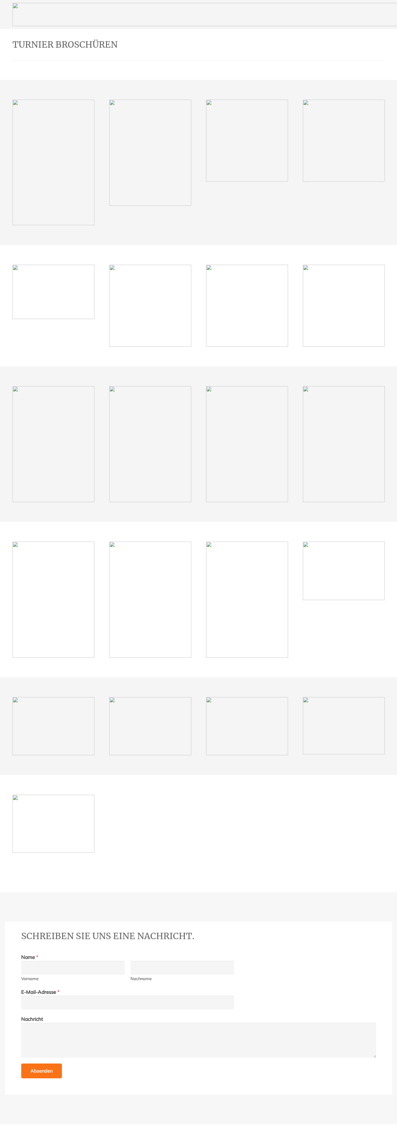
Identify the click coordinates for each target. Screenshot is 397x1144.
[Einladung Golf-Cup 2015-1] (150, 600)
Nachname (141, 978)
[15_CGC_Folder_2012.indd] (247, 444)
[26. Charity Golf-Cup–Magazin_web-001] (53, 824)
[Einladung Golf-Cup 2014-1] (53, 600)
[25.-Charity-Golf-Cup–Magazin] (344, 725)
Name (29, 957)
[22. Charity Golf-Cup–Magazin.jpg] (53, 726)
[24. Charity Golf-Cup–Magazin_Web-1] (247, 726)
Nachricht (32, 1019)
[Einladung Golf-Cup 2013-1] (344, 444)
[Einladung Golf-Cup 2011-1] (150, 444)
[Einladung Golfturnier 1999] (53, 162)
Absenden (42, 1071)
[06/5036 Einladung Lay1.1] (150, 306)
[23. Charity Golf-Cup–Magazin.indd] (150, 726)
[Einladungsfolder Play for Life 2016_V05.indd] (247, 600)
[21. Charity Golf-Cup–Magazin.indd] (344, 571)
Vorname (30, 978)
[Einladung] (344, 141)
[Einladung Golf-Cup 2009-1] (344, 306)
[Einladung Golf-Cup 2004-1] (247, 141)
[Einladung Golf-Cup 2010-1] (53, 444)
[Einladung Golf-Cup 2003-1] (150, 153)
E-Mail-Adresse (40, 992)
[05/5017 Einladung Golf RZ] (53, 292)
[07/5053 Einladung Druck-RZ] (247, 306)
